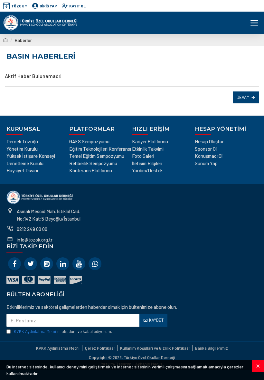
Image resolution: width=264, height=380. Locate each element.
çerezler (235, 366)
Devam (243, 97)
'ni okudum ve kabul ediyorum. (63, 331)
